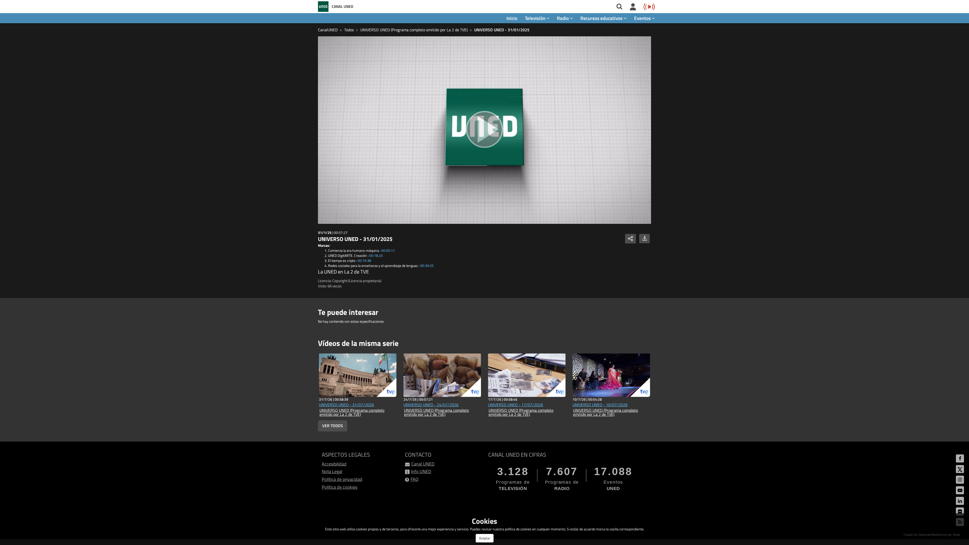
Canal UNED (423, 463)
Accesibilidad (334, 463)
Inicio (511, 18)
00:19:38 (364, 260)
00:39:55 (427, 265)
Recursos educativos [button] (602, 18)
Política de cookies (339, 487)
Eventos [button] (643, 18)
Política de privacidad (342, 479)
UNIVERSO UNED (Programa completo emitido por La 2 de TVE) (414, 30)
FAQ (414, 479)
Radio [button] (563, 18)
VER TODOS (332, 426)
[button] (648, 380)
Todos (349, 30)
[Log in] (633, 7)
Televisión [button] (535, 18)
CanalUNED (328, 30)
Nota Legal (332, 471)
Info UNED (421, 471)
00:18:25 (376, 255)
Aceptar (484, 538)
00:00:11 (388, 250)
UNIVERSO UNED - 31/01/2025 (501, 30)
